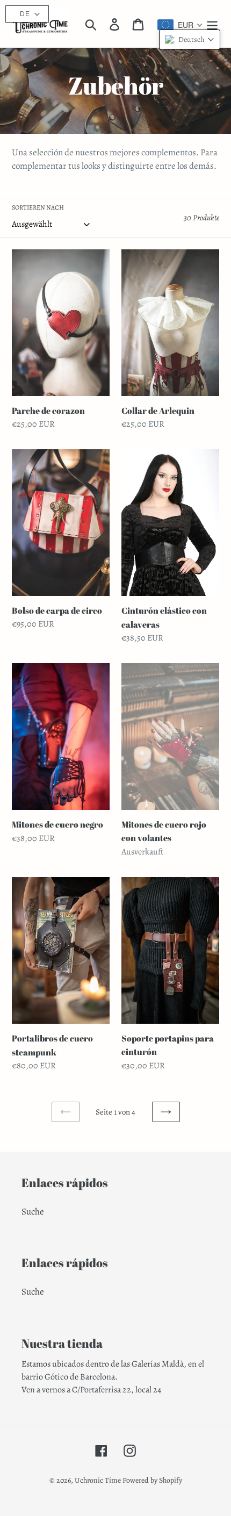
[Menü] (212, 23)
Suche (32, 1211)
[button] (190, 39)
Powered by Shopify (152, 1480)
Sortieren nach (38, 207)
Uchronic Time (98, 1480)
